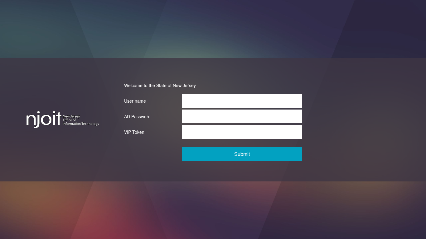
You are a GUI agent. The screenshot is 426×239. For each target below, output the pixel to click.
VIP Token (134, 132)
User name (135, 101)
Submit (242, 153)
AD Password (137, 116)
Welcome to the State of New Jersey (160, 85)
